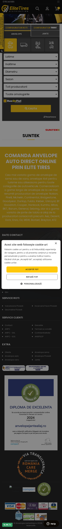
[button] (31, 283)
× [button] (56, 243)
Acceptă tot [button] (32, 269)
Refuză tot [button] (32, 277)
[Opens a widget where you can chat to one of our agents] (51, 524)
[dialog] (31, 264)
